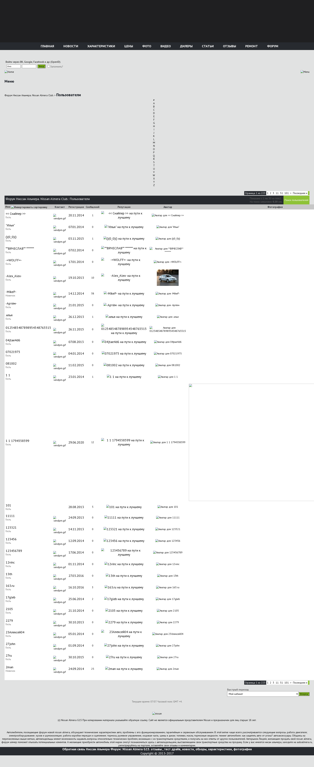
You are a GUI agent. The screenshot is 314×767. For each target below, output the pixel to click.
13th (9, 574)
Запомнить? (56, 66)
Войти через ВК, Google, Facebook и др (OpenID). (33, 61)
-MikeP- (11, 292)
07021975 (13, 352)
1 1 (8, 375)
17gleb (10, 597)
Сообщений (92, 207)
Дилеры (186, 46)
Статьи (207, 46)
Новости (70, 46)
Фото (146, 46)
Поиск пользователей (296, 200)
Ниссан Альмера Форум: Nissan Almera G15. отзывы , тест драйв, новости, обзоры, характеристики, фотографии (169, 749)
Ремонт (251, 46)
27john (10, 644)
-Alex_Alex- (14, 276)
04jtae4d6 (13, 340)
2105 (9, 609)
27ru (9, 655)
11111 (10, 516)
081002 (11, 363)
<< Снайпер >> (16, 213)
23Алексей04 (15, 632)
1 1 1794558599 (17, 441)
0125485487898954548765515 (28, 327)
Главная (47, 46)
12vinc (10, 562)
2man (9, 667)
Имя (7, 206)
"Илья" (10, 225)
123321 (11, 527)
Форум (272, 46)
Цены (128, 46)
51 (281, 193)
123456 (11, 539)
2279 (9, 620)
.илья (9, 315)
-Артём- (11, 303)
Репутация (124, 207)
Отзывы (229, 46)
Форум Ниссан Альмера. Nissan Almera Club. (29, 95)
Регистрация (76, 207)
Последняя (300, 193)
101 (286, 193)
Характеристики (100, 46)
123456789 (14, 551)
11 (277, 193)
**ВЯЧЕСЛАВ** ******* (20, 248)
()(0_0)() (11, 237)
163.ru (10, 586)
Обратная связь (73, 749)
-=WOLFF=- (14, 260)
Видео (165, 46)
